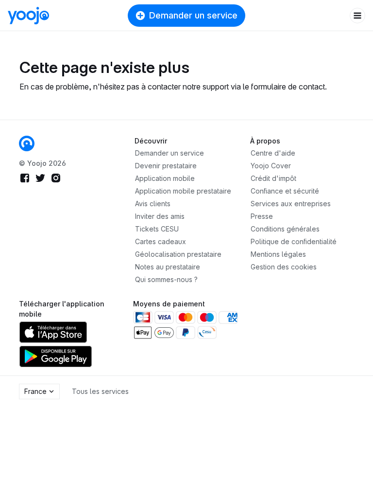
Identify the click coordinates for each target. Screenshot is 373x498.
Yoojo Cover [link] (271, 165)
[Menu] (357, 15)
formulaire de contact (288, 86)
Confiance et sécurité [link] (285, 191)
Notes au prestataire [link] (167, 267)
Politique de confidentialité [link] (294, 241)
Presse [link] (262, 216)
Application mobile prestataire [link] (183, 191)
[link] (26, 143)
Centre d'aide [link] (273, 153)
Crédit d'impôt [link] (273, 178)
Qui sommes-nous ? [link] (166, 279)
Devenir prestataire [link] (166, 165)
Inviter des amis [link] (160, 216)
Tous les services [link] (100, 391)
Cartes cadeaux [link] (160, 241)
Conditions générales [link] (285, 229)
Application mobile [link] (165, 178)
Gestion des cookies (284, 267)
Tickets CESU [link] (157, 229)
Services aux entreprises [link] (291, 203)
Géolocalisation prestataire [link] (178, 254)
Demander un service (193, 15)
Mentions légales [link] (278, 254)
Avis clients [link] (152, 203)
